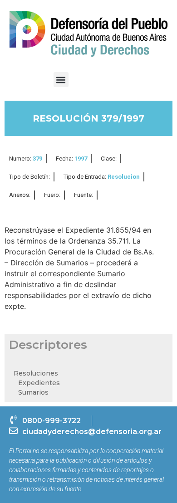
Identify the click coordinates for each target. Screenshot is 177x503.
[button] (61, 79)
